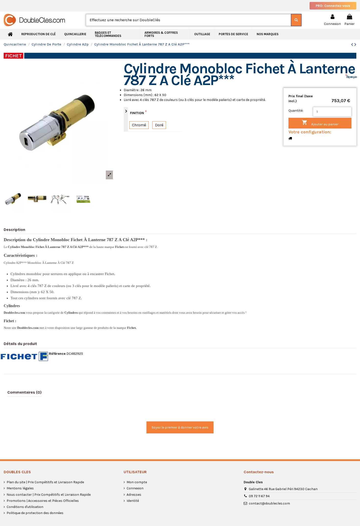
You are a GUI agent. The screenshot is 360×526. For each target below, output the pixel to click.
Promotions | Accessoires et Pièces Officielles (43, 501)
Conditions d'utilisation (25, 507)
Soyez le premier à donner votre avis (180, 427)
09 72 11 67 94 (259, 496)
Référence (57, 354)
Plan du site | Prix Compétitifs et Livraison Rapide (45, 482)
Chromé (139, 125)
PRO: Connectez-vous (333, 6)
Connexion (135, 488)
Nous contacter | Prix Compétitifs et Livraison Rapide (49, 495)
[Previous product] (352, 44)
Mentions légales (20, 488)
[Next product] (355, 44)
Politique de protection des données (35, 513)
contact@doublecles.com (269, 503)
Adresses (134, 495)
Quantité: (295, 110)
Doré (159, 125)
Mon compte (137, 482)
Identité (133, 501)
